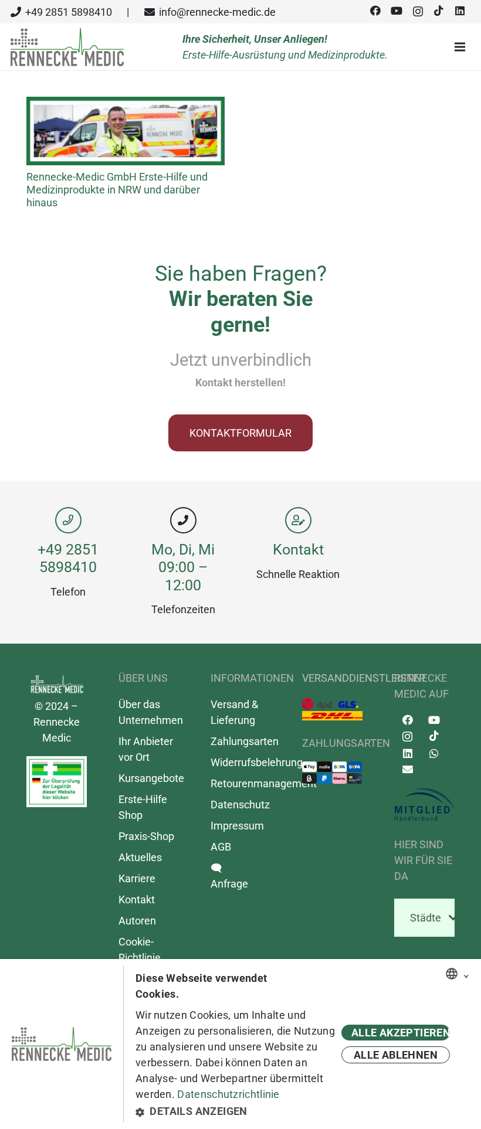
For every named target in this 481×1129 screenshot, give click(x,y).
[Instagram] (417, 12)
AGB (221, 847)
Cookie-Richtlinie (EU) (139, 958)
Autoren (137, 920)
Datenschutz (240, 804)
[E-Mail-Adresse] (407, 769)
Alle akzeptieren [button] (400, 1032)
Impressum (237, 825)
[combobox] (452, 974)
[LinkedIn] (459, 11)
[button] (236, 1111)
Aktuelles (140, 857)
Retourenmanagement (264, 783)
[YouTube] (396, 11)
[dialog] (240, 1044)
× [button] (466, 974)
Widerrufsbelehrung (257, 762)
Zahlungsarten (245, 741)
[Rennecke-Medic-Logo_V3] (67, 47)
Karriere (136, 878)
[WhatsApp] (434, 753)
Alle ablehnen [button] (396, 1055)
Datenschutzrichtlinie (228, 1094)
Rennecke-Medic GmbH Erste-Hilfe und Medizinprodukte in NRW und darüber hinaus (117, 189)
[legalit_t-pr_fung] (56, 781)
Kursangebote (151, 778)
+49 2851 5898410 (68, 558)
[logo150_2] (424, 805)
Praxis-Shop (146, 836)
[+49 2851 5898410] (68, 520)
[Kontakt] (298, 520)
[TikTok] (438, 11)
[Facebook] (375, 11)
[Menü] (462, 47)
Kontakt (298, 549)
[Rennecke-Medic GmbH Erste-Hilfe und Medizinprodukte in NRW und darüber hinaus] (125, 104)
